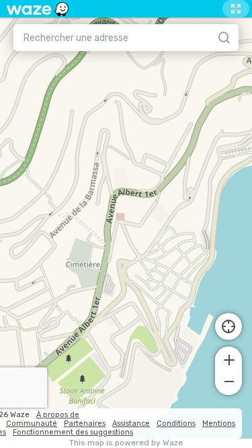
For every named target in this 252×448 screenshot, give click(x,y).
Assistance (131, 423)
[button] (228, 359)
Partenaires (85, 423)
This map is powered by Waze (126, 443)
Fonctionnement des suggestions (73, 432)
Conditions (176, 423)
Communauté (31, 423)
